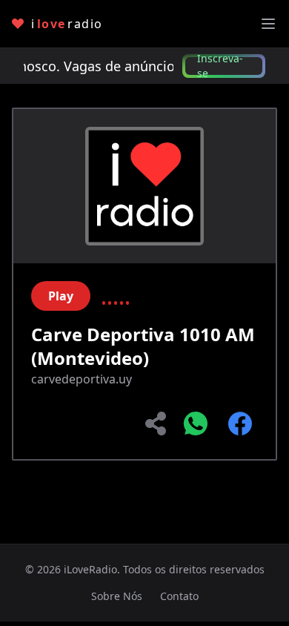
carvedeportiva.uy (81, 379)
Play (60, 296)
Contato (179, 596)
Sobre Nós (116, 596)
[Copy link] (157, 423)
